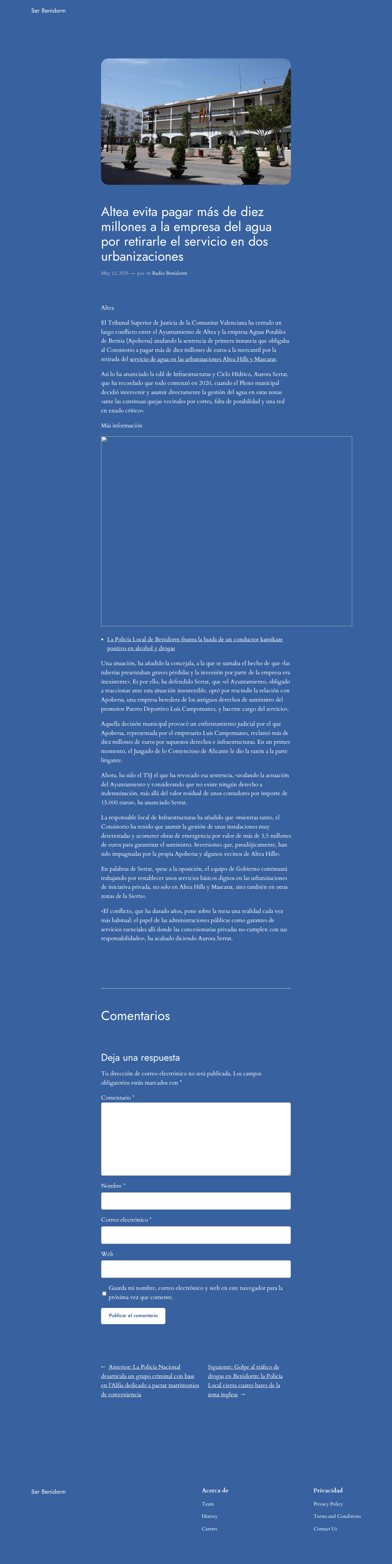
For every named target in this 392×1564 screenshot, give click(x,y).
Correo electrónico (126, 1220)
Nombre (113, 1186)
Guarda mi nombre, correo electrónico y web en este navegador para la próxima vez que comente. (196, 1292)
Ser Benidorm (48, 10)
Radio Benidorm (169, 273)
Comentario (117, 1098)
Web (107, 1254)
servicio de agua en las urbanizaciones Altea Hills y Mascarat (203, 359)
